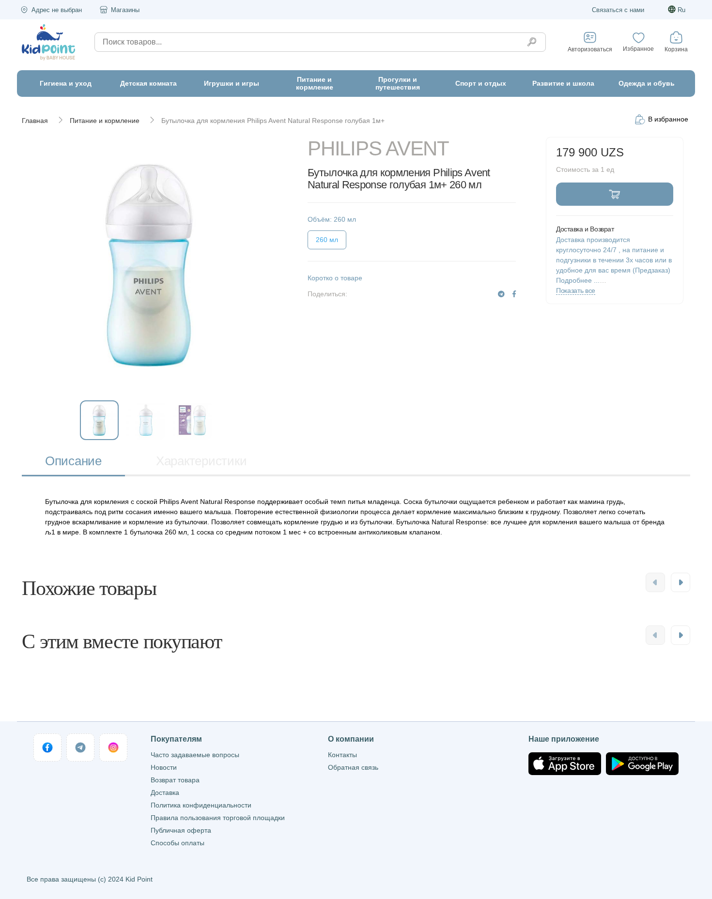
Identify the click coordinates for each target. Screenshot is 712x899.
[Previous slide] (655, 582)
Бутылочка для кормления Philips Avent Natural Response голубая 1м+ (273, 120)
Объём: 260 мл (332, 219)
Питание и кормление (104, 120)
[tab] (73, 462)
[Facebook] (514, 294)
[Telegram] (501, 294)
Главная (35, 120)
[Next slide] (680, 582)
